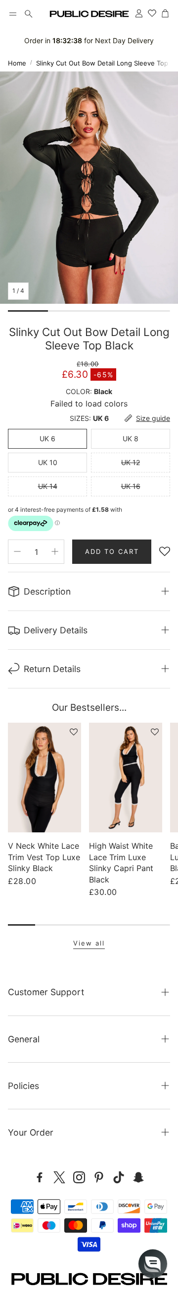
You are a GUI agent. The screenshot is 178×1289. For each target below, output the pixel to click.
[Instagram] (79, 1177)
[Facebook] (39, 1177)
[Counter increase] (55, 551)
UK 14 (47, 486)
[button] (13, 14)
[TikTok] (119, 1177)
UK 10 (47, 462)
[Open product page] (44, 778)
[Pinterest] (99, 1177)
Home (17, 63)
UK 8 (130, 438)
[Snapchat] (138, 1177)
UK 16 (130, 486)
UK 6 (47, 438)
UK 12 (130, 462)
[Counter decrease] (17, 551)
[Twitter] (59, 1177)
